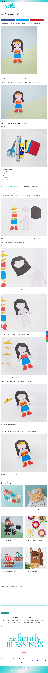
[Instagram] (7, 1)
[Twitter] (29, 668)
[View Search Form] (46, 1)
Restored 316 (35, 670)
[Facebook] (2, 1)
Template (5, 179)
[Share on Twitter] (47, 334)
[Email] (19, 668)
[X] (4, 1)
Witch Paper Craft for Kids (8, 540)
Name (3, 609)
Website (35, 609)
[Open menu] (46, 5)
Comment (4, 590)
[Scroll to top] (46, 669)
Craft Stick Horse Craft (31, 571)
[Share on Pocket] (47, 337)
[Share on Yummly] (47, 339)
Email (19, 609)
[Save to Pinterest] (47, 336)
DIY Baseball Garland (7, 509)
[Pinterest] (26, 668)
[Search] (45, 626)
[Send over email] (47, 341)
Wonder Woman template (12, 186)
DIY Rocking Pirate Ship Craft (9, 571)
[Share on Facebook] (47, 332)
